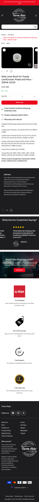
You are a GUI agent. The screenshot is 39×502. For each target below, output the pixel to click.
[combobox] (19, 27)
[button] (3, 15)
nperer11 (23, 241)
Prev (3, 43)
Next (8, 43)
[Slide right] (11, 71)
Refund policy (19, 496)
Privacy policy (9, 496)
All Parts (11, 35)
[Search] (35, 27)
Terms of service (29, 496)
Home (3, 35)
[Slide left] (2, 71)
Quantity (4, 96)
